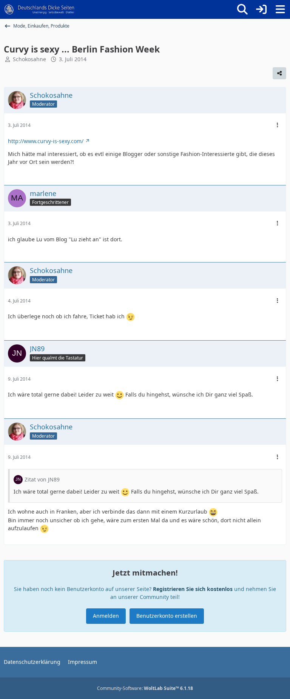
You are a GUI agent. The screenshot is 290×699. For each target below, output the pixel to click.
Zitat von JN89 (42, 479)
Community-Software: (145, 688)
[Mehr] (277, 125)
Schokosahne (29, 59)
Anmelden (106, 615)
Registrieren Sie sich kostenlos (193, 589)
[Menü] (280, 9)
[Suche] (242, 9)
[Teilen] (279, 73)
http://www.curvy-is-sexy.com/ (45, 141)
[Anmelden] (261, 9)
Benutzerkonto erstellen (166, 615)
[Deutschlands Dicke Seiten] (39, 9)
